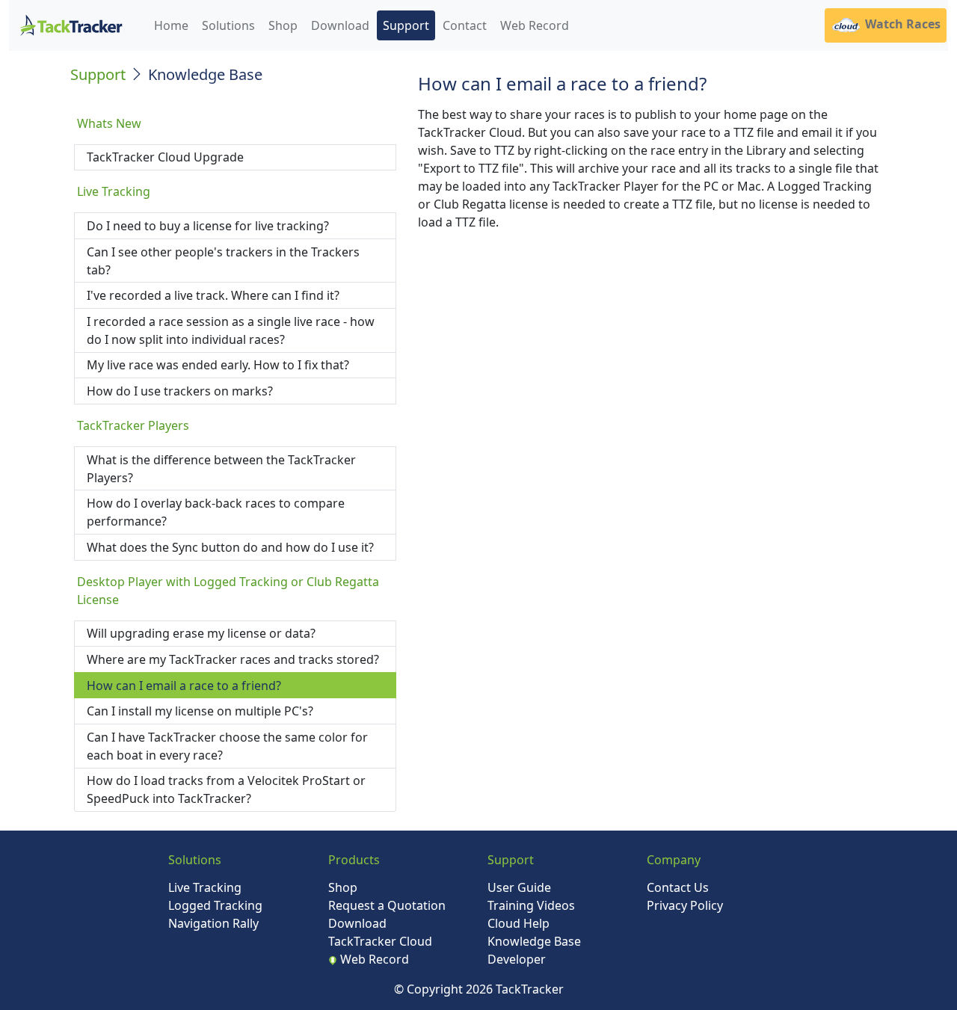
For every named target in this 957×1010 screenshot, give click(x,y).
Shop (283, 25)
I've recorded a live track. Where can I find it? (213, 295)
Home (171, 25)
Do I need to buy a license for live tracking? (208, 226)
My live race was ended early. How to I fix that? (218, 365)
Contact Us (678, 887)
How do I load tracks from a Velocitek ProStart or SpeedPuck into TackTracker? (226, 789)
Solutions (228, 25)
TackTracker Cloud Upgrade (165, 157)
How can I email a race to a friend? (184, 685)
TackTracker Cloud (380, 941)
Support (406, 25)
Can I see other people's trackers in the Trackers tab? (223, 261)
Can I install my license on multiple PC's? (200, 711)
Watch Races (901, 24)
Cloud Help (518, 923)
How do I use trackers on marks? (180, 391)
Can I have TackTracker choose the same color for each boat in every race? (227, 746)
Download (340, 25)
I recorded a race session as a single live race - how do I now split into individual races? (231, 330)
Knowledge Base (534, 941)
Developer (516, 959)
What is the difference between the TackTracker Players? (221, 469)
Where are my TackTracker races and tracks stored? (233, 659)
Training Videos (531, 905)
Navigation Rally (213, 923)
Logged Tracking (215, 905)
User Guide (519, 887)
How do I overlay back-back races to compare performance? (216, 512)
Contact (465, 25)
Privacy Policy (685, 905)
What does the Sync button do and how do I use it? (230, 547)
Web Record (534, 25)
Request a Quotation (387, 905)
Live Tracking (204, 887)
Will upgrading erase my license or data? (201, 633)
